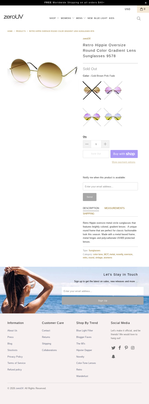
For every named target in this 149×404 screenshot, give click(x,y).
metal (112, 254)
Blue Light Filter (84, 330)
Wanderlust (82, 376)
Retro (79, 369)
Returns (46, 337)
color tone (98, 254)
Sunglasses (94, 250)
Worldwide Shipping (62, 2)
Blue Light (101, 18)
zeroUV (87, 38)
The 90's (80, 343)
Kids (111, 18)
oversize (128, 254)
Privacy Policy (15, 356)
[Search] (139, 19)
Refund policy (14, 369)
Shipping (88, 213)
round (91, 257)
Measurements (114, 208)
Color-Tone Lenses (86, 363)
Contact (46, 330)
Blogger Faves (84, 337)
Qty (85, 136)
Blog (9, 343)
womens (108, 257)
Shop (53, 18)
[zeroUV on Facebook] (120, 348)
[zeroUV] (14, 17)
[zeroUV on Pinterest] (126, 348)
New (90, 18)
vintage (99, 257)
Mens (79, 18)
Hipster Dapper (84, 350)
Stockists (12, 350)
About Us (12, 330)
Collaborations (49, 350)
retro (85, 257)
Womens (66, 18)
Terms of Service (16, 363)
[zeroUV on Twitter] (113, 348)
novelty (119, 254)
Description (91, 208)
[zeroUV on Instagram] (133, 348)
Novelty (80, 356)
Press (10, 337)
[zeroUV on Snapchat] (113, 356)
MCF (106, 254)
